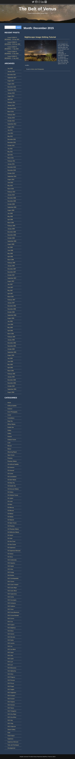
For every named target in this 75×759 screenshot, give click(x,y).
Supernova (10, 738)
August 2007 (11, 281)
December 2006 (12, 306)
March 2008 (11, 259)
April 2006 (10, 330)
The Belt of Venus (37, 8)
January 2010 (11, 195)
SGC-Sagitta (11, 689)
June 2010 (10, 182)
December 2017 (12, 74)
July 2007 (10, 284)
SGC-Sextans (11, 705)
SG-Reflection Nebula (13, 532)
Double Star (11, 427)
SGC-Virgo (10, 723)
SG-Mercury (11, 507)
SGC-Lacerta (11, 643)
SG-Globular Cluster (13, 495)
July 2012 (10, 130)
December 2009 (12, 198)
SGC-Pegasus (11, 677)
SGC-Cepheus (11, 606)
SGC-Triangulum (12, 711)
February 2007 (11, 299)
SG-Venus (10, 557)
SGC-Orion (10, 674)
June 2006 (10, 324)
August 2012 (11, 127)
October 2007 (11, 275)
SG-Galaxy (10, 492)
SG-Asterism (11, 467)
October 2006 (11, 312)
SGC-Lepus (11, 652)
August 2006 (11, 318)
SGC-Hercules (11, 637)
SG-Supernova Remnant (14, 550)
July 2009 (10, 213)
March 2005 (11, 370)
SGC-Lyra (10, 664)
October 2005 (11, 349)
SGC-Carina (11, 597)
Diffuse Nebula (11, 424)
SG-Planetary (11, 526)
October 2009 (11, 204)
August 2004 (11, 392)
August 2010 (11, 179)
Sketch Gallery (11, 729)
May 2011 (10, 151)
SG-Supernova (11, 547)
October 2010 (11, 173)
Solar (9, 732)
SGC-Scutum (11, 698)
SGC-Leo (10, 646)
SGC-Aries (10, 569)
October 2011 (11, 145)
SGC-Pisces (11, 683)
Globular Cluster (12, 439)
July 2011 (10, 148)
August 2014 (11, 96)
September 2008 (12, 241)
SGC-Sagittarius (12, 692)
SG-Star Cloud (11, 541)
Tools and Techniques (13, 745)
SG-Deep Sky (11, 483)
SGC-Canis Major (12, 587)
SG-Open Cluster (12, 523)
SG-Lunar (10, 501)
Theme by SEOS (51, 756)
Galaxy (9, 430)
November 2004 (12, 383)
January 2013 (11, 117)
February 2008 (11, 262)
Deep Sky (10, 421)
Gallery (9, 433)
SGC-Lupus (11, 658)
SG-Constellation (12, 476)
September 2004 (12, 389)
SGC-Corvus (11, 618)
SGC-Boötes (11, 575)
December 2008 (12, 232)
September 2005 (12, 352)
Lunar (9, 442)
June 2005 (10, 361)
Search (18, 27)
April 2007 (10, 293)
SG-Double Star (12, 486)
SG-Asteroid (11, 470)
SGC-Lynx (10, 661)
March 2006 (11, 333)
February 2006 (11, 336)
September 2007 (12, 278)
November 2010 (12, 170)
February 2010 (11, 191)
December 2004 (12, 380)
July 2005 (10, 358)
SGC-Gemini (11, 634)
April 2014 (10, 99)
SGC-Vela (10, 720)
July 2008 (10, 247)
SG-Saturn (10, 535)
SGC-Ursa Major (12, 714)
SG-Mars (10, 504)
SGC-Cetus (11, 609)
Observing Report (12, 452)
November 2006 (12, 309)
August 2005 (11, 355)
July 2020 (10, 68)
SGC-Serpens (11, 701)
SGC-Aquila (11, 566)
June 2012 (10, 133)
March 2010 (11, 188)
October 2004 (11, 386)
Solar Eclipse (11, 735)
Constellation (11, 418)
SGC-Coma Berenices (13, 612)
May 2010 (10, 185)
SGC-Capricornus (12, 594)
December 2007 (12, 269)
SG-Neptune (11, 520)
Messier (10, 445)
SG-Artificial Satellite (13, 464)
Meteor (9, 449)
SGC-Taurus (11, 708)
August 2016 (11, 84)
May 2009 (10, 216)
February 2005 (11, 373)
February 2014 (11, 102)
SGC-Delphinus (12, 627)
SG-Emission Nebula (13, 489)
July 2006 (10, 321)
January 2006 (11, 340)
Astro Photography (39, 69)
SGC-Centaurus (12, 603)
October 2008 (11, 238)
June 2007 (10, 287)
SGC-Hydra (11, 640)
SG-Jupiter (10, 498)
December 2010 (12, 167)
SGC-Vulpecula (12, 726)
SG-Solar (10, 538)
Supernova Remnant (13, 742)
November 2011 (12, 142)
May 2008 (10, 253)
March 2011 (11, 158)
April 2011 (10, 154)
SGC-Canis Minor (12, 590)
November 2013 (12, 108)
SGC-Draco (11, 631)
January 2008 (11, 266)
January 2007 (11, 303)
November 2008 (12, 235)
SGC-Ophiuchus (12, 671)
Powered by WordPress (42, 756)
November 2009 (12, 201)
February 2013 (11, 114)
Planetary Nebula (12, 461)
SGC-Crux (10, 621)
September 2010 (12, 176)
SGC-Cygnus (11, 624)
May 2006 (10, 327)
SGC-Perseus (11, 680)
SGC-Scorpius (11, 695)
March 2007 (11, 296)
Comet (9, 415)
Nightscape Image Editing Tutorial (40, 37)
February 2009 (11, 225)
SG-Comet (10, 473)
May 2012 (10, 136)
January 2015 (11, 93)
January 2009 (11, 229)
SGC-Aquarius (11, 563)
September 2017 (12, 77)
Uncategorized (11, 748)
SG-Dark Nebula (12, 479)
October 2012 (11, 121)
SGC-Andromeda (12, 560)
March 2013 (11, 111)
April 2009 (10, 219)
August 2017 (11, 80)
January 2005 (11, 377)
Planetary (10, 458)
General (10, 436)
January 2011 (11, 164)
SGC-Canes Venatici (13, 584)
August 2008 (11, 244)
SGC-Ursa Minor (12, 717)
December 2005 (12, 343)
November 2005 (12, 346)
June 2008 (10, 250)
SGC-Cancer (11, 581)
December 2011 (12, 139)
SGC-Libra (10, 655)
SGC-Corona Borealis (13, 615)
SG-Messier (11, 510)
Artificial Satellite (12, 405)
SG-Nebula (10, 516)
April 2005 (10, 367)
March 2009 (11, 222)
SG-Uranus (10, 553)
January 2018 (11, 71)
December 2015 (12, 87)
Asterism (10, 408)
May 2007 (10, 290)
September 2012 (12, 124)
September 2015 (12, 90)
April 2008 (10, 256)
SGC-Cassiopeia (12, 600)
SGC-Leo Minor (12, 649)
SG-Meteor (10, 513)
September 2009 (12, 207)
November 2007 (12, 272)
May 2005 (10, 364)
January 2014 (11, 105)
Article (32, 69)
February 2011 (11, 161)
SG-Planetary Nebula (13, 529)
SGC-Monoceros (12, 668)
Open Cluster (11, 455)
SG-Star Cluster (12, 544)
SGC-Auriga (11, 572)
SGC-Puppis (11, 686)
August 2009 (11, 210)
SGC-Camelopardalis (13, 578)
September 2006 (12, 315)
